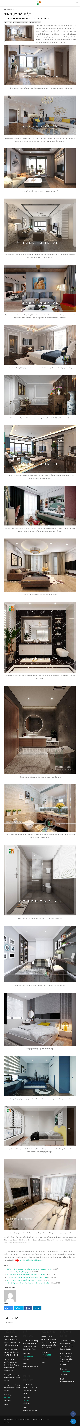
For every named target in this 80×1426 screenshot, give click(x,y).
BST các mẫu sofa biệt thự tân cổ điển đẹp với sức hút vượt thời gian (29, 1269)
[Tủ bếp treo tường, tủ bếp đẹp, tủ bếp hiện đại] (39, 3)
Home (9, 10)
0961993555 (28, 1356)
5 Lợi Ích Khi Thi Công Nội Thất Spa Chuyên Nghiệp (24, 1280)
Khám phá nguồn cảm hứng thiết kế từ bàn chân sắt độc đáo (27, 1277)
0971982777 (9, 1398)
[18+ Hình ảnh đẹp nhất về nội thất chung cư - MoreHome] (19, 33)
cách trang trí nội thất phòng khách (31, 1260)
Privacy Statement (38, 1419)
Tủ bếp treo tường (24, 1419)
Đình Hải (9, 22)
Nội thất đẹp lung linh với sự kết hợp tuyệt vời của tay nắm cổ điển (29, 1283)
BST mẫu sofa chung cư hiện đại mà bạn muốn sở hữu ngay (26, 1275)
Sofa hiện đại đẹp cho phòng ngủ (18, 1272)
